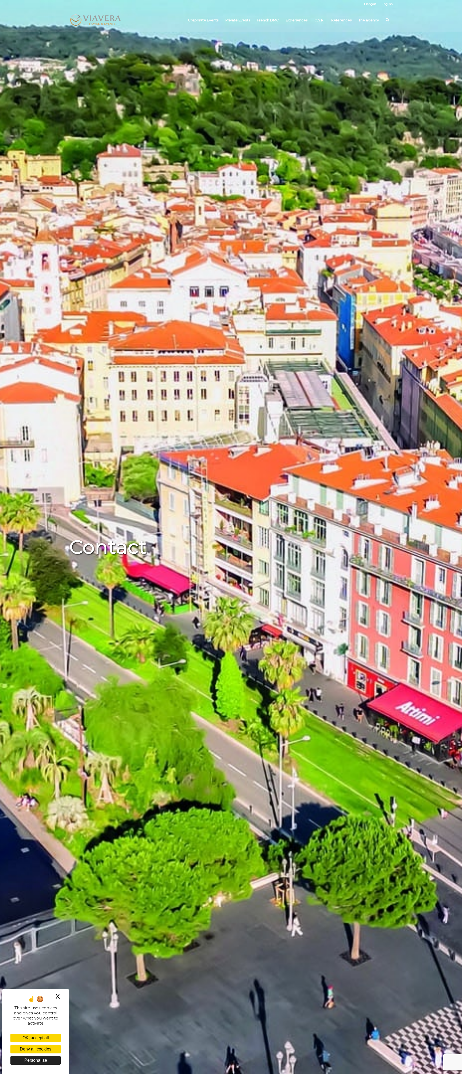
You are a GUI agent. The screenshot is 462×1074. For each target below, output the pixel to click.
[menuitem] (370, 4)
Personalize (35, 1060)
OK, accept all (35, 1038)
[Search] (387, 20)
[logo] (95, 20)
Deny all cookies (35, 1049)
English (387, 4)
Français (370, 4)
